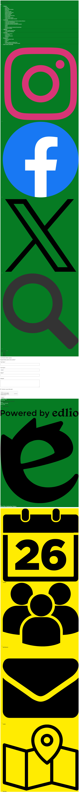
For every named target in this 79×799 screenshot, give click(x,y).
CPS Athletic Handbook (9, 31)
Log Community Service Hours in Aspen (12, 43)
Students (4, 355)
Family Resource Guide (9, 39)
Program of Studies (8, 28)
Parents (4, 352)
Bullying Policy (6, 406)
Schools (4, 353)
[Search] (41, 348)
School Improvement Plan (10, 15)
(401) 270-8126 (6, 402)
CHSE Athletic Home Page (10, 30)
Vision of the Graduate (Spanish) (11, 18)
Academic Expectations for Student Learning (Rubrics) (15, 20)
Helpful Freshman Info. (9, 12)
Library (6, 25)
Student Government (9, 35)
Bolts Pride (7, 8)
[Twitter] (41, 272)
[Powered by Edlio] (39, 417)
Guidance (7, 40)
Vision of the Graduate (9, 17)
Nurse (6, 41)
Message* (2, 378)
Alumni (6, 7)
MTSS (6, 26)
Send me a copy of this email (7, 389)
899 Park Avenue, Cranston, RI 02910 (7, 401)
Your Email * (2, 367)
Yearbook (7, 36)
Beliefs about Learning (9, 9)
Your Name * (2, 361)
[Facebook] (41, 197)
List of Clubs (7, 34)
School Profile (7, 16)
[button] (5, 6)
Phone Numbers (8, 14)
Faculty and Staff (8, 11)
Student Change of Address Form (11, 42)
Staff (4, 354)
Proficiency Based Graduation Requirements (13, 27)
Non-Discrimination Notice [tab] (8, 506)
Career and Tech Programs (10, 21)
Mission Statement (8, 13)
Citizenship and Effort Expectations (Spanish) (13, 24)
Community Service (8, 33)
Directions (7, 10)
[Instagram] (41, 121)
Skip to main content (4, 0)
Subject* (2, 372)
